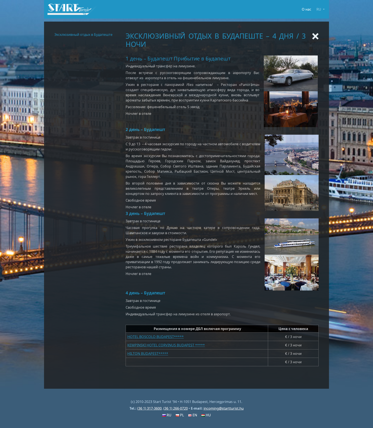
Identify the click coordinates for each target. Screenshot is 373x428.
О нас (306, 9)
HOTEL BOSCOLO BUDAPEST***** (155, 336)
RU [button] (319, 9)
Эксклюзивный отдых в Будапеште (83, 34)
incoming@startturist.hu (224, 408)
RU (168, 415)
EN (194, 415)
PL (181, 415)
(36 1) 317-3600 (149, 408)
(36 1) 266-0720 (175, 408)
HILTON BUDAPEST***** (147, 353)
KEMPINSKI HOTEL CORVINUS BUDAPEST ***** (166, 345)
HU (208, 415)
